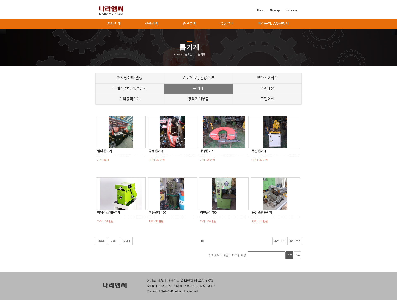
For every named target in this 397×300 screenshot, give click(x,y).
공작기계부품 (198, 99)
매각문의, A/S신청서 (273, 23)
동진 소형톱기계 (262, 212)
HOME (178, 54)
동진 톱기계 (259, 151)
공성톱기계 (207, 151)
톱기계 (198, 88)
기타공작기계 (129, 99)
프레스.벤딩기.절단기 (130, 88)
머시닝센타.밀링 (129, 78)
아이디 (215, 255)
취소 (297, 255)
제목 (234, 255)
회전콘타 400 (157, 212)
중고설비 (190, 54)
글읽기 (126, 241)
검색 (289, 255)
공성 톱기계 (156, 151)
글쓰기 (113, 241)
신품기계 (151, 23)
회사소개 (114, 23)
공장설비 (226, 23)
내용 (243, 255)
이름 (225, 255)
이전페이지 (279, 241)
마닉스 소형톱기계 (108, 212)
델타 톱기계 (104, 151)
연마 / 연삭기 (267, 78)
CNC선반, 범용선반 (198, 78)
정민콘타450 (208, 212)
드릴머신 (267, 99)
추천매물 (267, 88)
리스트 (101, 241)
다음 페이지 (295, 241)
